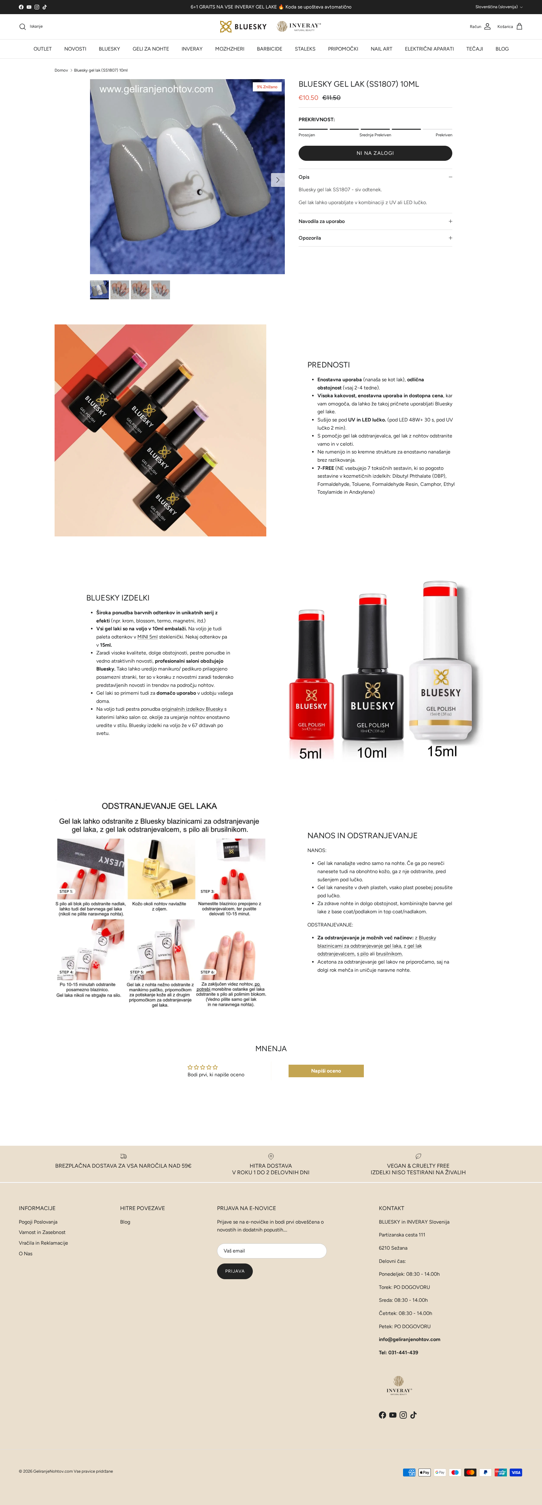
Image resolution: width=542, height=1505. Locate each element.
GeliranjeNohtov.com (53, 1471)
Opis (304, 177)
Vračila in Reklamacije (43, 1243)
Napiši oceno (326, 1071)
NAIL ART (381, 49)
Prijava (235, 1271)
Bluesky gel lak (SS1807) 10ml (101, 70)
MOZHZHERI (229, 49)
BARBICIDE (269, 49)
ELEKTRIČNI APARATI (429, 49)
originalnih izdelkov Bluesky (192, 709)
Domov (61, 70)
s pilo (363, 954)
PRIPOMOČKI (343, 49)
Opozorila (310, 238)
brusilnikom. (389, 954)
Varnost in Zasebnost (42, 1232)
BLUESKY (109, 49)
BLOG (502, 49)
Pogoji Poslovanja (38, 1222)
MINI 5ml (147, 637)
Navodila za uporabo (322, 221)
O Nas (25, 1254)
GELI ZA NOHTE (151, 49)
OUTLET (43, 49)
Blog (125, 1222)
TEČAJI (474, 49)
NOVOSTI (75, 49)
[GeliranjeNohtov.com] (271, 26)
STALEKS (305, 49)
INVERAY (192, 49)
